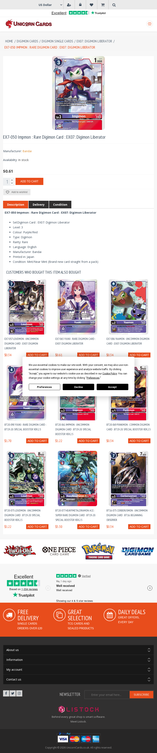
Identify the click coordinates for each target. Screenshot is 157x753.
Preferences (44, 387)
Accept (112, 387)
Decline (78, 387)
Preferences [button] (93, 377)
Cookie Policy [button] (109, 373)
